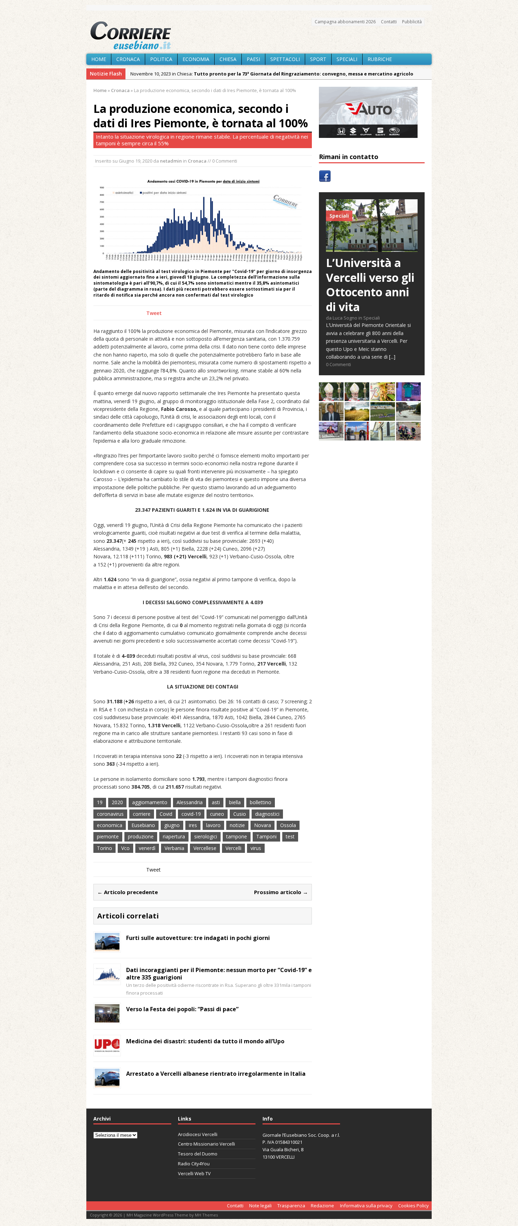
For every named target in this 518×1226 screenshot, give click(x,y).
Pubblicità (412, 22)
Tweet (154, 313)
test (290, 836)
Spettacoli (285, 59)
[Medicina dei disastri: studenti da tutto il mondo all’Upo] (107, 1051)
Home (98, 59)
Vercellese (204, 848)
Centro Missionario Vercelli (206, 1144)
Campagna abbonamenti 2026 (345, 22)
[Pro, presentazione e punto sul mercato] (408, 397)
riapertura (174, 836)
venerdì (147, 848)
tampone (236, 836)
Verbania (174, 848)
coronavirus (110, 814)
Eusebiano (143, 825)
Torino (104, 848)
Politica (161, 59)
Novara (262, 825)
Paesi (253, 59)
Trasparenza (291, 1205)
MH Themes (206, 1215)
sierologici (205, 836)
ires (193, 825)
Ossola (288, 825)
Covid (166, 814)
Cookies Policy (413, 1205)
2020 (117, 802)
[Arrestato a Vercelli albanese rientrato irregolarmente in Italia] (107, 1083)
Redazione (322, 1205)
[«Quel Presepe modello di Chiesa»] (357, 397)
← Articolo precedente (127, 892)
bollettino (260, 802)
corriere (141, 814)
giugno (172, 825)
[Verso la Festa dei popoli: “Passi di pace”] (107, 1018)
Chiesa (228, 59)
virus (256, 848)
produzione (141, 836)
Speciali (347, 59)
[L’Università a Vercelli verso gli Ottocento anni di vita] (372, 247)
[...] (392, 356)
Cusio (239, 814)
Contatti (389, 22)
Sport (318, 59)
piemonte (108, 836)
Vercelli (233, 848)
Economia (196, 59)
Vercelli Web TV (194, 1173)
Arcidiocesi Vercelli (197, 1134)
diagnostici (267, 814)
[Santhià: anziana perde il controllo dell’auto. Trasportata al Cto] (408, 436)
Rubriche (380, 59)
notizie (237, 825)
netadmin (171, 161)
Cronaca (128, 59)
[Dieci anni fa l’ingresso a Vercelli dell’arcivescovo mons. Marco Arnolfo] (331, 397)
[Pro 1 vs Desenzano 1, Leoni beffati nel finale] (382, 416)
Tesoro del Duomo (197, 1154)
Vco (125, 848)
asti (216, 802)
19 (100, 802)
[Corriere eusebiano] (259, 36)
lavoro (213, 825)
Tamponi (266, 836)
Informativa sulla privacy (366, 1205)
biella (235, 802)
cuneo (217, 814)
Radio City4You (194, 1163)
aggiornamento (149, 802)
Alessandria (190, 802)
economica (109, 825)
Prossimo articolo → (281, 892)
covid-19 (191, 814)
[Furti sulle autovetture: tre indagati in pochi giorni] (107, 947)
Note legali (260, 1205)
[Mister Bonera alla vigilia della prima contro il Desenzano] (331, 436)
